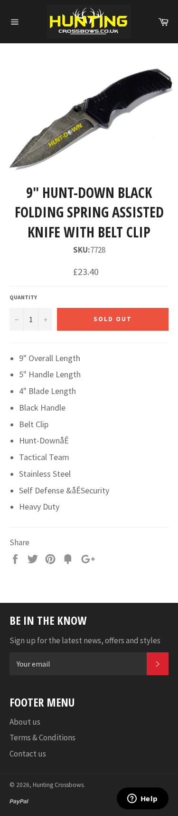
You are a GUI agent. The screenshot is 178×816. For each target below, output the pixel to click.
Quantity (23, 297)
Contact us (27, 753)
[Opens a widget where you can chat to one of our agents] (142, 799)
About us (24, 722)
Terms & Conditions (42, 737)
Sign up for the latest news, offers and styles (84, 640)
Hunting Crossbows (58, 785)
